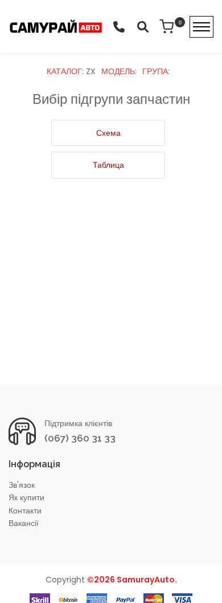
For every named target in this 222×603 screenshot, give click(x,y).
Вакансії (24, 523)
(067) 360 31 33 (80, 438)
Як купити (26, 498)
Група (155, 71)
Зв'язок (22, 485)
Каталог (64, 71)
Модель (118, 71)
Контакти (25, 511)
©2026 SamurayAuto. (132, 579)
